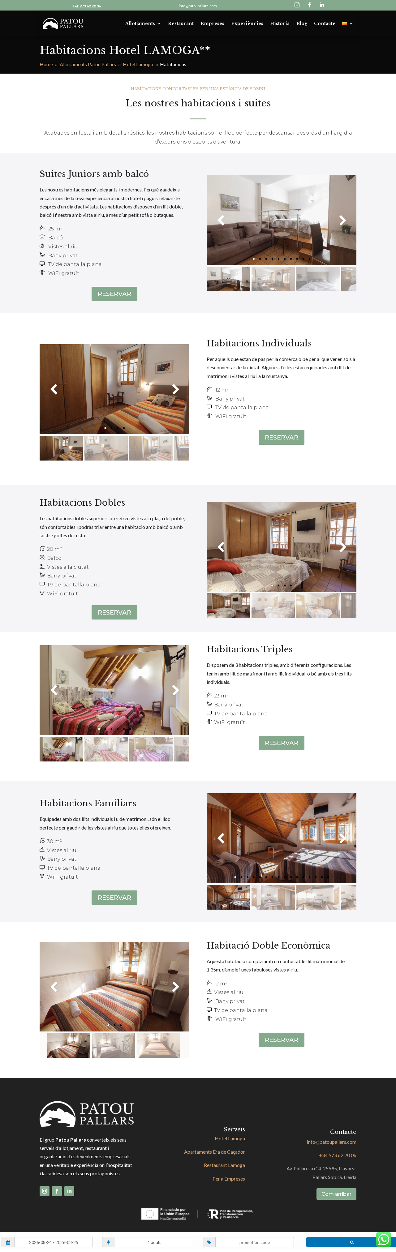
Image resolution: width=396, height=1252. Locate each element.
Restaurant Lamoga (224, 1165)
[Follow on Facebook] (309, 5)
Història (280, 23)
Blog (301, 23)
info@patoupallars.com (198, 5)
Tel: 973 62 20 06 (86, 6)
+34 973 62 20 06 (337, 1155)
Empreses (212, 23)
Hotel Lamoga (230, 1138)
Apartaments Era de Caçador (214, 1152)
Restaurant (181, 23)
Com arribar (336, 1194)
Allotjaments (140, 23)
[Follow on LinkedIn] (322, 5)
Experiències (247, 23)
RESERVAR (114, 294)
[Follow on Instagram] (297, 5)
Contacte (324, 23)
